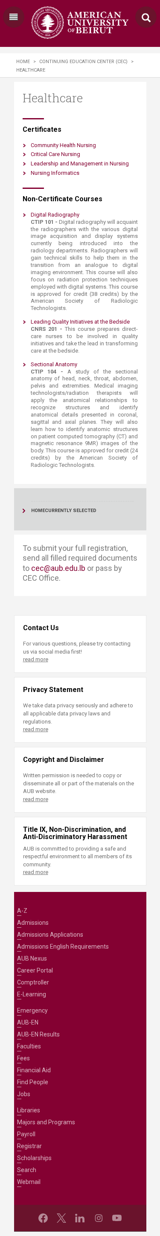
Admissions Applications (50, 934)
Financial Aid (34, 1070)
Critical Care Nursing (55, 154)
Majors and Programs (46, 1122)
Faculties (29, 1046)
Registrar (29, 1146)
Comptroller (33, 982)
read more (35, 659)
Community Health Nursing (63, 145)
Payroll (26, 1134)
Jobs (23, 1094)
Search (26, 1170)
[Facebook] (43, 1218)
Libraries (28, 1110)
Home (23, 61)
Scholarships (34, 1158)
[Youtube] (116, 1218)
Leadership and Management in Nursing (80, 163)
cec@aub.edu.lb (58, 568)
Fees (23, 1058)
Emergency (32, 1010)
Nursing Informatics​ (55, 173)
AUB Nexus (32, 958)
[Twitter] (61, 1218)
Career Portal (35, 970)
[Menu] (13, 17)
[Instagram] (98, 1218)
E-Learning (31, 994)
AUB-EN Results (38, 1034)
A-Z (22, 910)
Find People (32, 1082)
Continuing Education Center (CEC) (83, 61)
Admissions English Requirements (63, 946)
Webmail (29, 1181)
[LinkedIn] (79, 1218)
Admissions (33, 922)
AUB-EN (27, 1022)
